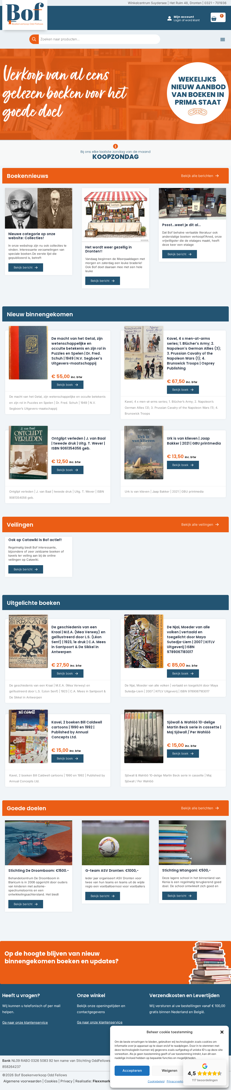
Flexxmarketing (106, 1081)
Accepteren (132, 1070)
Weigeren (169, 1070)
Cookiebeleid (156, 1081)
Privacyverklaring (178, 1081)
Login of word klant (187, 20)
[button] (222, 1032)
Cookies (51, 1081)
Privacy (66, 1081)
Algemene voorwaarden (22, 1081)
